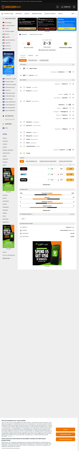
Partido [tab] (22, 55)
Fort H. (35, 75)
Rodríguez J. (58, 129)
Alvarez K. (60, 94)
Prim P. (28, 143)
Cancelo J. (29, 132)
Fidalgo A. (65, 129)
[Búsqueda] (57, 7)
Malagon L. (58, 84)
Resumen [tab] (23, 60)
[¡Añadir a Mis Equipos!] (23, 43)
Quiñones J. (59, 118)
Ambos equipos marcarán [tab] (48, 161)
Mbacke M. (29, 136)
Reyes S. (58, 115)
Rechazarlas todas (65, 434)
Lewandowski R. (30, 146)
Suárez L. (59, 108)
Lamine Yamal (36, 125)
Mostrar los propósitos (65, 439)
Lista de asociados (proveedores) (11, 448)
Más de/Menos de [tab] (31, 161)
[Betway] (23, 179)
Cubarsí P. (36, 136)
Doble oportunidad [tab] (65, 161)
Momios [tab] (30, 55)
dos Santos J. (57, 98)
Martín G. (35, 132)
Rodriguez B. (64, 111)
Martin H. (65, 118)
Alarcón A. (29, 125)
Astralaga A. (36, 122)
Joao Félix (34, 87)
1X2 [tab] (22, 161)
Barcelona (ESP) (28, 47)
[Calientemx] (23, 168)
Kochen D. (29, 122)
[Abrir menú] (74, 7)
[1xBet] (23, 174)
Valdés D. (65, 108)
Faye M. (28, 101)
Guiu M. (38, 146)
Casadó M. (34, 143)
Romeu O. (29, 91)
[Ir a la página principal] (15, 6)
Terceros (10, 436)
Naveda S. (65, 98)
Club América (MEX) (65, 47)
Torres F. (28, 87)
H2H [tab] (37, 55)
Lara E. (66, 94)
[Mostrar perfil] (28, 43)
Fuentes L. (65, 115)
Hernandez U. (34, 139)
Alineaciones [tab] (44, 60)
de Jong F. (35, 91)
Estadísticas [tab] (33, 60)
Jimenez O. (65, 84)
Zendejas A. (54, 72)
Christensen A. (35, 101)
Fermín (28, 139)
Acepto (65, 429)
